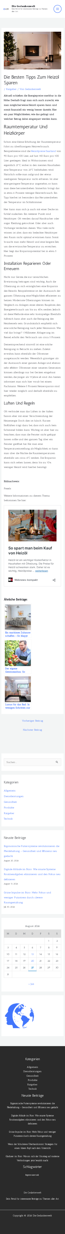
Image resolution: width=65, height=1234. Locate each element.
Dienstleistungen (14, 796)
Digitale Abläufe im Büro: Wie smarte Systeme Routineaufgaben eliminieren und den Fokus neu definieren (32, 874)
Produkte (9, 807)
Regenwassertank (32, 1175)
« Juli (31, 983)
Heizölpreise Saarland (43, 151)
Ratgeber (11, 89)
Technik (8, 818)
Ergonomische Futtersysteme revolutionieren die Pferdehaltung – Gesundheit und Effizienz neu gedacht (31, 851)
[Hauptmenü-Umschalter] (58, 9)
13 (32, 954)
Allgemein (10, 790)
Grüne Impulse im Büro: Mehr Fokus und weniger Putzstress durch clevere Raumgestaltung (27, 897)
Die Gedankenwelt (23, 6)
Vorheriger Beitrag (32, 720)
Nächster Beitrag (32, 729)
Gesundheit (10, 801)
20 (32, 960)
